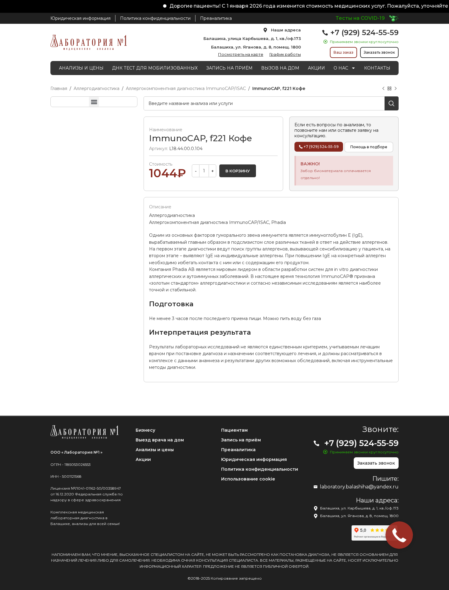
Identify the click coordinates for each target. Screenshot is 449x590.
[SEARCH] (392, 103)
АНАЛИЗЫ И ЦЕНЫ (81, 68)
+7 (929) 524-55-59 (364, 32)
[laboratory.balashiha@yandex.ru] (315, 487)
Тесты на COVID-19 (360, 18)
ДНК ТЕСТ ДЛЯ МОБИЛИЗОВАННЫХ (155, 68)
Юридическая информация (254, 459)
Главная (58, 88)
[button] (94, 102)
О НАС (341, 68)
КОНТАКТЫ (377, 68)
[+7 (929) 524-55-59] (325, 33)
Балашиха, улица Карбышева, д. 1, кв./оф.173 (252, 38)
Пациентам (234, 430)
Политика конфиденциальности (259, 469)
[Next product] (395, 89)
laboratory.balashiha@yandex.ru (359, 487)
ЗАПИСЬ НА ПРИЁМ (229, 68)
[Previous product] (383, 89)
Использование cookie (248, 479)
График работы (285, 54)
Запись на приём (241, 440)
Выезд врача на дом (160, 440)
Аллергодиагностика (96, 88)
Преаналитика (238, 449)
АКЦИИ (316, 68)
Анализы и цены (155, 449)
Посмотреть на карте (240, 54)
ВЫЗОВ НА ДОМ (280, 68)
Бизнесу (145, 430)
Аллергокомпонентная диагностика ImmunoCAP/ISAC (186, 88)
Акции (143, 459)
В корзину (237, 170)
